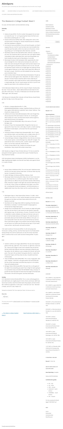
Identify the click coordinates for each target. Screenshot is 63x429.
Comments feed (49, 415)
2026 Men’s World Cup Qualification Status (18, 11)
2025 (49, 66)
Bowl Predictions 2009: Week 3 (32, 313)
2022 (49, 71)
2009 (49, 96)
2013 (49, 88)
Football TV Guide (50, 26)
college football (16, 301)
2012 (49, 90)
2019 (49, 77)
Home (3, 11)
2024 (49, 68)
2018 (49, 79)
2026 (48, 51)
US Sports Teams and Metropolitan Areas (12, 14)
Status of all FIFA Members (52, 376)
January (50, 64)
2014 (49, 86)
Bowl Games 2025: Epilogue (54, 62)
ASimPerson (6, 303)
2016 (49, 83)
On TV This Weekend (25, 301)
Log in (47, 411)
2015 (49, 84)
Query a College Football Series (53, 32)
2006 (49, 101)
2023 (49, 70)
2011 (49, 92)
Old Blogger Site (49, 35)
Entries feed (48, 413)
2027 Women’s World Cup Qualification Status (43, 11)
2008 (49, 97)
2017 (49, 81)
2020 (49, 75)
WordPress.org (49, 417)
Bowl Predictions (49, 24)
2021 (49, 73)
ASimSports (7, 3)
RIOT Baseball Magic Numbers (52, 34)
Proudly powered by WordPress (8, 426)
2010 (49, 94)
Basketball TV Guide (50, 28)
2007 (49, 99)
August (50, 53)
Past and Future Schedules (52, 30)
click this (52, 400)
